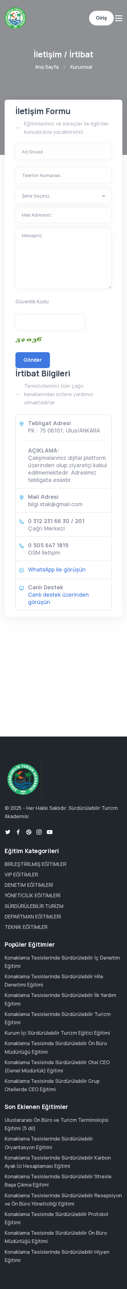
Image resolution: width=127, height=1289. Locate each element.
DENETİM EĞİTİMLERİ (29, 885)
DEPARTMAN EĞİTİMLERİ (33, 916)
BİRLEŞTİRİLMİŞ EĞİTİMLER (35, 864)
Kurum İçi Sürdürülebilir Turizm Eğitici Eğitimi (57, 1032)
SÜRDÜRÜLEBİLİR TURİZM (34, 906)
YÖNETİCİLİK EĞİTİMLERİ (32, 895)
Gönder (32, 359)
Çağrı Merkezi (46, 528)
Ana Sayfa (47, 66)
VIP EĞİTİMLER (21, 874)
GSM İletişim (44, 552)
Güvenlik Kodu (32, 301)
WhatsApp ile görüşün (57, 569)
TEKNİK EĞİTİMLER (26, 927)
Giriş (101, 17)
